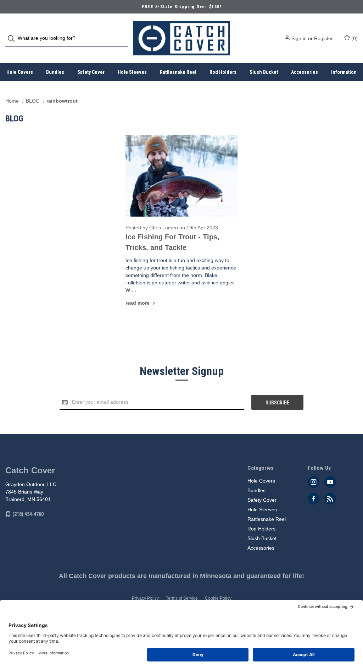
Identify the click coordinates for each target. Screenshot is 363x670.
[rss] (330, 499)
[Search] (13, 39)
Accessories (304, 72)
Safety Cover (91, 72)
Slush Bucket (264, 72)
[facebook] (314, 499)
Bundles (55, 72)
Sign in (299, 38)
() (354, 38)
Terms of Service (182, 598)
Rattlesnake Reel (178, 72)
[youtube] (330, 482)
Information (344, 72)
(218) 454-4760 (28, 514)
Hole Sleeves (132, 72)
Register (323, 38)
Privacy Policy (145, 598)
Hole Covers (19, 72)
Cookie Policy (218, 598)
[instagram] (314, 482)
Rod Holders (223, 72)
